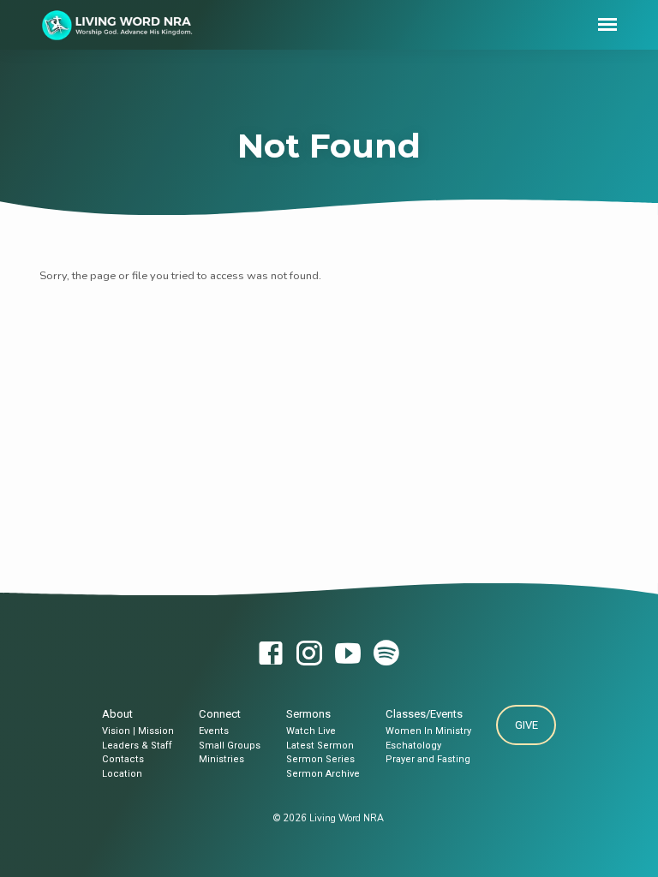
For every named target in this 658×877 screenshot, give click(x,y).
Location (122, 773)
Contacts (123, 759)
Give (526, 725)
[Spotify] (386, 655)
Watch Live (311, 731)
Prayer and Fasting (428, 759)
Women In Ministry (428, 731)
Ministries (221, 759)
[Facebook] (270, 655)
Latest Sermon (320, 745)
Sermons (308, 713)
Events (214, 731)
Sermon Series (320, 759)
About (117, 713)
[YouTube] (347, 655)
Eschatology (413, 745)
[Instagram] (309, 655)
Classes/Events (424, 713)
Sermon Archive (323, 773)
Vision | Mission (138, 731)
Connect (220, 713)
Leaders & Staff (137, 745)
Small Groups (229, 745)
